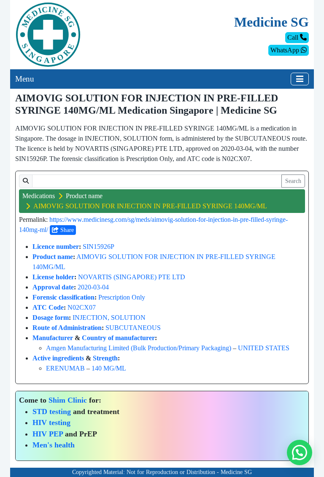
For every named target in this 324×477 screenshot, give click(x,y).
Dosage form (50, 317)
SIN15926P (98, 246)
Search (293, 181)
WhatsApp (285, 50)
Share (66, 230)
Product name (84, 195)
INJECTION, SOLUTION (109, 317)
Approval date (53, 287)
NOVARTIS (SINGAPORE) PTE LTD (131, 277)
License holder (53, 277)
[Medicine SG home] (48, 34)
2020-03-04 (93, 287)
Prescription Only (121, 297)
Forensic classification (63, 297)
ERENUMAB (65, 368)
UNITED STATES (263, 348)
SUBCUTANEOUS (133, 327)
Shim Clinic (68, 400)
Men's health (53, 445)
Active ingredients (58, 358)
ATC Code (48, 307)
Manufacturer (52, 337)
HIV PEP (47, 434)
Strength (105, 358)
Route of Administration (67, 327)
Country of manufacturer (118, 337)
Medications (38, 195)
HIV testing (51, 422)
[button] (299, 452)
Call (293, 37)
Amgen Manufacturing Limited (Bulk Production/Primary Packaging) (138, 348)
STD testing (51, 411)
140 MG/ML (109, 368)
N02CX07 (82, 307)
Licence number (55, 246)
